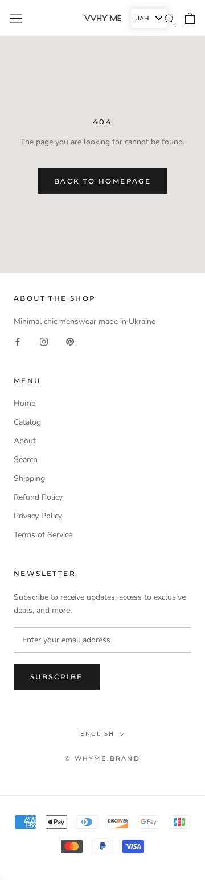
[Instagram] (44, 340)
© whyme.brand (102, 758)
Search (26, 459)
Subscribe (56, 677)
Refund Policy (38, 497)
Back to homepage (102, 181)
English (97, 733)
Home (24, 403)
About (25, 440)
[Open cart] (190, 18)
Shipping (29, 478)
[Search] (170, 18)
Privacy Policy (38, 515)
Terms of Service (43, 534)
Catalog (27, 422)
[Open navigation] (16, 18)
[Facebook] (18, 340)
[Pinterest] (70, 340)
